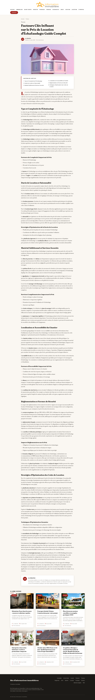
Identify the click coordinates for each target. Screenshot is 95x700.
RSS (84, 682)
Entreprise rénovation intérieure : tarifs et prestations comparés (19, 649)
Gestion (67, 9)
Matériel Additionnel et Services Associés (34, 85)
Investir (35, 9)
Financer (42, 9)
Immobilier (19, 9)
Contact (14, 12)
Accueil (12, 9)
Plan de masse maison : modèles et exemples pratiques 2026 (70, 613)
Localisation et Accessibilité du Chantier (59, 80)
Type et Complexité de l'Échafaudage (33, 81)
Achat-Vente (28, 9)
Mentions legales (77, 682)
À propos (81, 9)
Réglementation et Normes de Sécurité (58, 82)
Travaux (48, 9)
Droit (62, 9)
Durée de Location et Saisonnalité (32, 83)
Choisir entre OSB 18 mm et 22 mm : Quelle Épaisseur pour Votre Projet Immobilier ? (47, 649)
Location (74, 9)
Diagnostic (56, 9)
